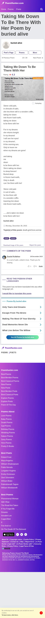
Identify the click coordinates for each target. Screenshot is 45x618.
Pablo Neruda (7, 467)
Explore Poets (7, 401)
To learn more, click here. (10, 615)
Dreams (4, 512)
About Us (5, 539)
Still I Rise (5, 502)
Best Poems (6, 374)
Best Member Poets (9, 391)
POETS (13, 353)
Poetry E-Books (7, 446)
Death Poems (6, 422)
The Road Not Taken (9, 505)
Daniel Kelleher (13, 257)
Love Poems (6, 416)
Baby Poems (6, 419)
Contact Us (14, 542)
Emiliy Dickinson (8, 474)
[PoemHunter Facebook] (17, 534)
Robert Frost (6, 457)
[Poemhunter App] (8, 534)
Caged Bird (5, 519)
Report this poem (35, 245)
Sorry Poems (6, 439)
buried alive (16, 43)
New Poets (5, 388)
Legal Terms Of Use (27, 546)
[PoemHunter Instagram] (25, 534)
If (1, 522)
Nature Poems (7, 436)
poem (6, 238)
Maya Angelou (7, 461)
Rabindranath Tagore (9, 484)
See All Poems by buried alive (22, 337)
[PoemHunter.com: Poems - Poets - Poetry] (12, 3)
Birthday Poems (7, 429)
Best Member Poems (9, 378)
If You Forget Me (8, 509)
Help (22, 542)
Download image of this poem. (13, 245)
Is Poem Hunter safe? (24, 544)
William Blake (6, 481)
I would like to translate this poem (16, 294)
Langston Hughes (8, 471)
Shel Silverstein (7, 478)
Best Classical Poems (10, 381)
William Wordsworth (9, 488)
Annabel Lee (6, 516)
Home (3, 9)
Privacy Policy (13, 546)
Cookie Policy (29, 539)
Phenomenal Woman (9, 499)
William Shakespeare (10, 464)
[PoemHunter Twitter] (21, 534)
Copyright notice (16, 539)
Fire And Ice (6, 526)
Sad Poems (6, 426)
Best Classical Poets (9, 395)
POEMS (4, 353)
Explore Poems (7, 398)
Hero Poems (6, 443)
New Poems (6, 384)
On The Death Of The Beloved (13, 529)
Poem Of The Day (8, 405)
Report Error (29, 542)
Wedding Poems (8, 433)
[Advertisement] (22, 594)
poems (13, 238)
